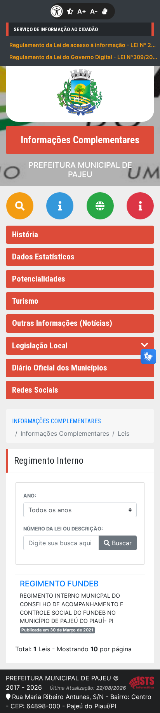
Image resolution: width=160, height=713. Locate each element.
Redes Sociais (35, 390)
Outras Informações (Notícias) (62, 323)
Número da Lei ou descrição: (63, 529)
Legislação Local (40, 345)
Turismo (25, 301)
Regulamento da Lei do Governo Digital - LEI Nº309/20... (81, 57)
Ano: (29, 496)
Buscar (121, 543)
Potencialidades (38, 278)
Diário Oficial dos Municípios (59, 367)
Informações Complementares (56, 421)
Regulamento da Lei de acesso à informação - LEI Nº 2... (81, 45)
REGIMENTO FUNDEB (59, 583)
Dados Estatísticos (43, 256)
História (25, 234)
